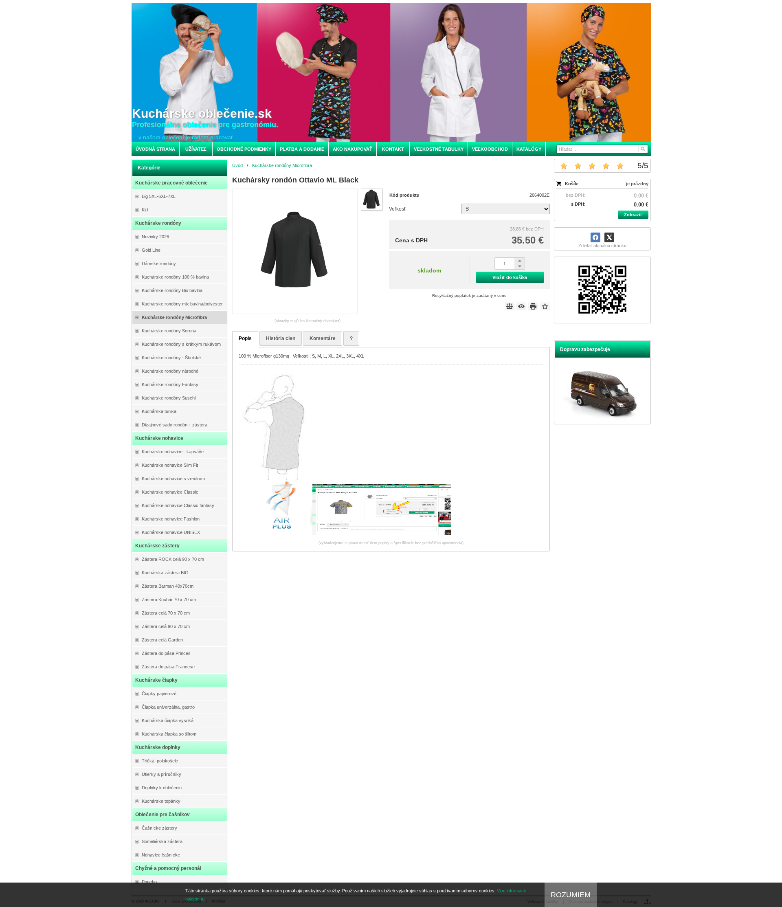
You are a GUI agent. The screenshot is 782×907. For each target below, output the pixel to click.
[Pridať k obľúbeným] (545, 306)
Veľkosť (397, 209)
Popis (245, 338)
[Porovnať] (509, 306)
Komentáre (323, 338)
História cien (280, 338)
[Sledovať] (521, 306)
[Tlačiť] (533, 306)
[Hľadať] (642, 149)
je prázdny (637, 183)
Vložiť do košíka (509, 277)
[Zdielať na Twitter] (609, 237)
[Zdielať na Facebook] (595, 237)
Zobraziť (633, 214)
